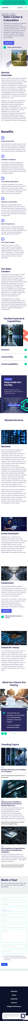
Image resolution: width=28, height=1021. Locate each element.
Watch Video (15, 407)
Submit (4, 964)
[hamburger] (26, 7)
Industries (14, 999)
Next (5, 733)
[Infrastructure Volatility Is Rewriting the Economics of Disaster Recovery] (14, 802)
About (14, 995)
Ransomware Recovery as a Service (13, 616)
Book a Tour (8, 43)
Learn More (6, 611)
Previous (2, 733)
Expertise (14, 991)
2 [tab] (14, 733)
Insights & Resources (14, 1006)
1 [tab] (13, 733)
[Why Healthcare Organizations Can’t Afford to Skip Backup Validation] (14, 847)
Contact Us (20, 7)
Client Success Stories (14, 47)
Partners (14, 1002)
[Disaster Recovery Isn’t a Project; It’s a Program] (14, 763)
